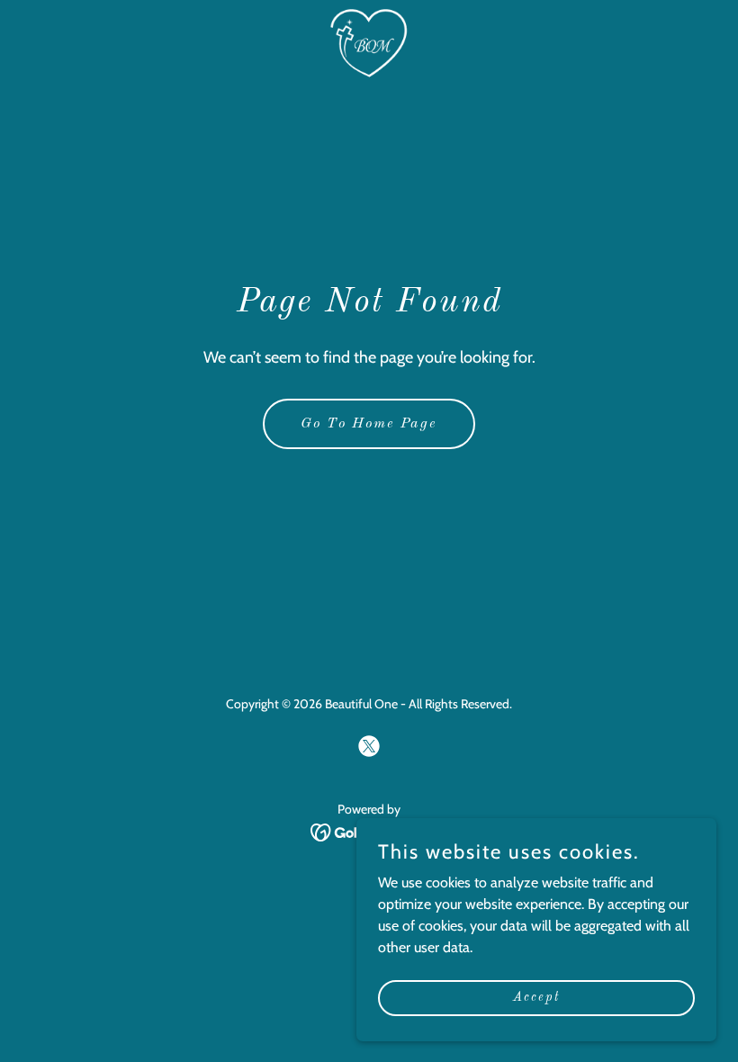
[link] (368, 43)
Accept (536, 997)
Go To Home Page (369, 424)
